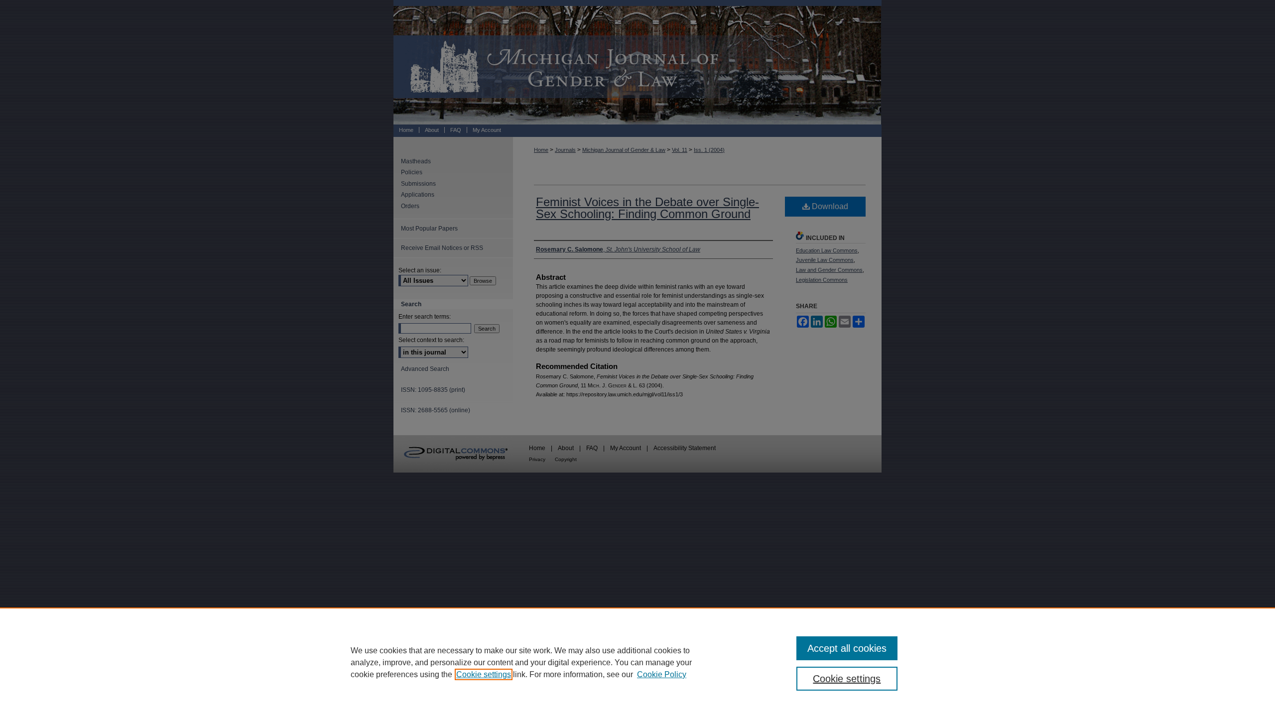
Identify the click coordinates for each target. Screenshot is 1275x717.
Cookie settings (483, 674)
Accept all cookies (847, 648)
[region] (637, 662)
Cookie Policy (661, 674)
